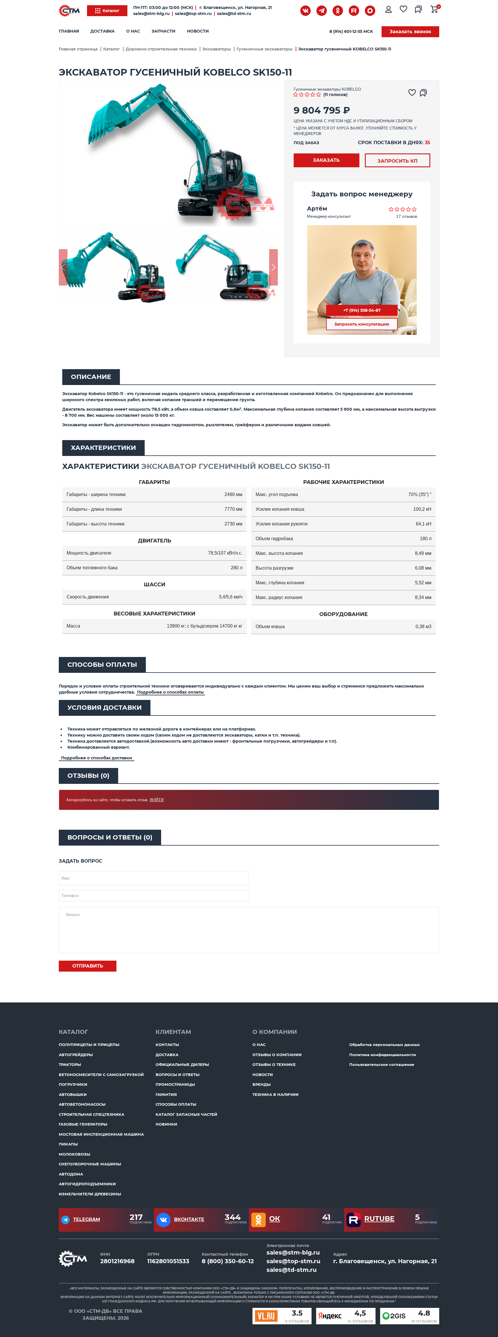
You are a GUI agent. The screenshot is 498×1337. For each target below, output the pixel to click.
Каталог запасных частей (186, 1114)
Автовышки (73, 1094)
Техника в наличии (275, 1094)
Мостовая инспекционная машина (101, 1134)
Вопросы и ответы (177, 1074)
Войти (157, 800)
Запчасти (164, 31)
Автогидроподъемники (87, 1184)
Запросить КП (398, 161)
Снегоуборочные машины (90, 1164)
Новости (198, 31)
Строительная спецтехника (91, 1114)
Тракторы (70, 1064)
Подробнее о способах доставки (96, 757)
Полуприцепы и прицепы (89, 1044)
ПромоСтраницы (175, 1084)
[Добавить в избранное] (413, 94)
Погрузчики (73, 1084)
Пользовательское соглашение (381, 1064)
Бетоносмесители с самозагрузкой (101, 1074)
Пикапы (68, 1144)
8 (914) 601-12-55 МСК (351, 31)
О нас (133, 31)
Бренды (261, 1084)
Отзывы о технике (274, 1064)
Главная (69, 31)
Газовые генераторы (83, 1124)
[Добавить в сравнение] (425, 94)
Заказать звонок (410, 31)
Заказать (326, 160)
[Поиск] (289, 12)
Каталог (111, 10)
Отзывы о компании (277, 1054)
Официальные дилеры (182, 1064)
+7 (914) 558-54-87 (362, 310)
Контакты (167, 1044)
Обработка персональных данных (384, 1044)
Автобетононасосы (82, 1104)
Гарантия (166, 1094)
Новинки (166, 1124)
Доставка (102, 31)
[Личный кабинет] (389, 10)
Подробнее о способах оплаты (170, 692)
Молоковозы (74, 1154)
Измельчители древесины (90, 1194)
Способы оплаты (176, 1104)
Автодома (71, 1174)
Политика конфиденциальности (382, 1054)
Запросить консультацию (361, 324)
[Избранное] (404, 10)
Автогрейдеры (76, 1054)
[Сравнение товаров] (420, 10)
